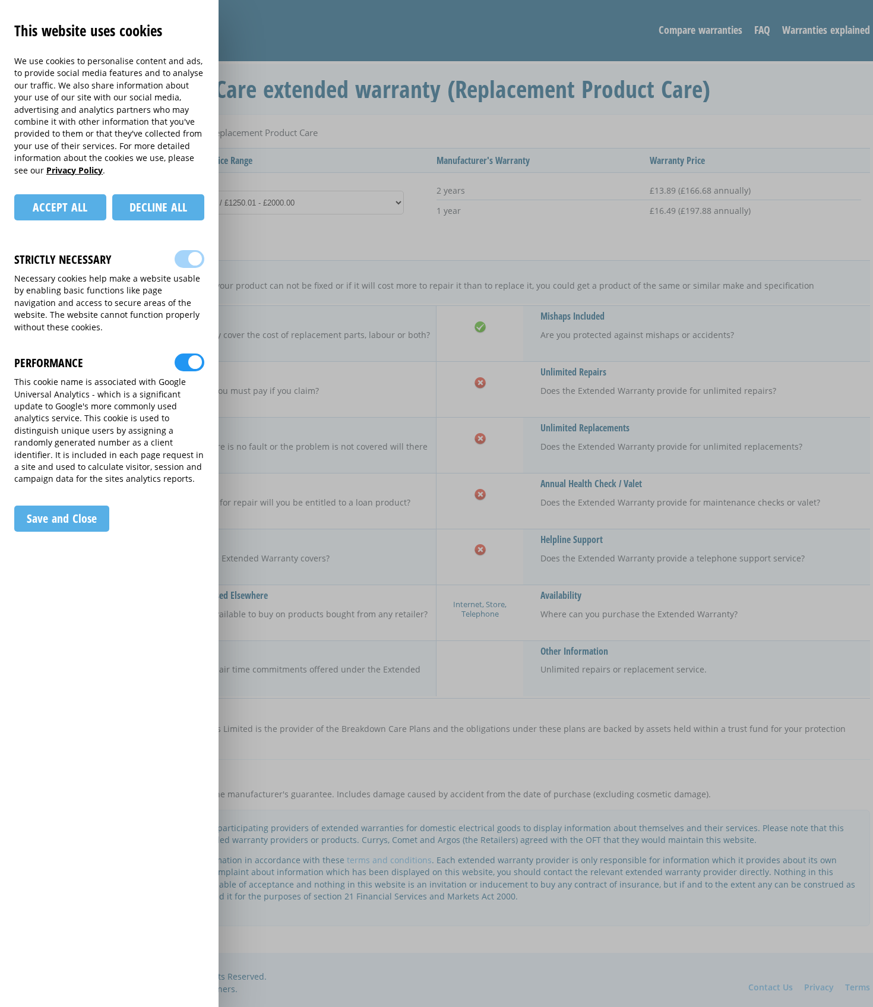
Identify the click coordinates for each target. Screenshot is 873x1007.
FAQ (762, 30)
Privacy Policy (74, 170)
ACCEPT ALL (60, 207)
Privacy (819, 987)
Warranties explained (826, 30)
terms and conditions (389, 860)
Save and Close (62, 518)
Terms (857, 987)
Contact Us (770, 987)
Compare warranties (700, 30)
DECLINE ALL (158, 207)
